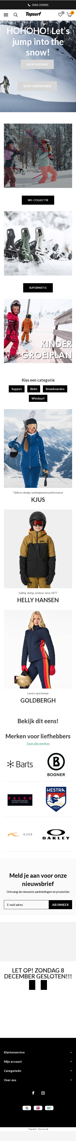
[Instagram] (43, 1093)
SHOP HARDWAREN (37, 86)
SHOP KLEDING (37, 64)
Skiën (33, 389)
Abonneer (60, 904)
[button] (6, 15)
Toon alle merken (38, 743)
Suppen (16, 389)
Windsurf (38, 398)
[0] (69, 15)
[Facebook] (33, 1093)
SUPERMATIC (38, 287)
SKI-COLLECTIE (38, 200)
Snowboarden (55, 389)
